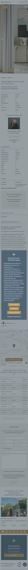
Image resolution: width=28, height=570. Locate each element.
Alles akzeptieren (14, 304)
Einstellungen (14, 308)
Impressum (10, 316)
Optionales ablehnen (14, 312)
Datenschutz (17, 316)
